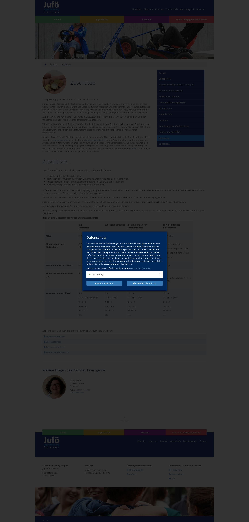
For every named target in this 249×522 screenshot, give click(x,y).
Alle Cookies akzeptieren (144, 283)
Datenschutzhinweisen (141, 268)
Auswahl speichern (104, 283)
